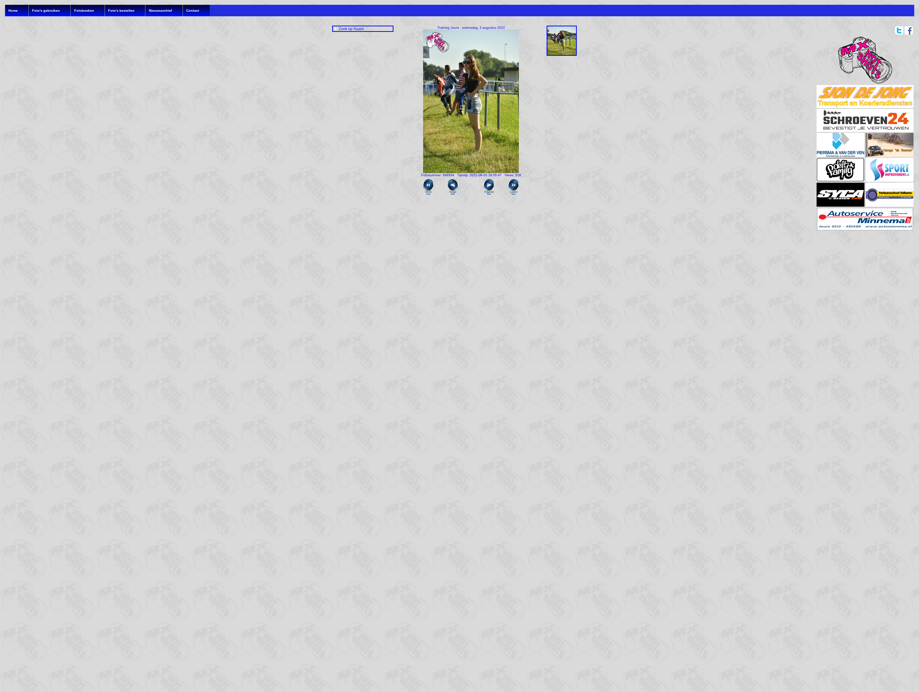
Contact (192, 10)
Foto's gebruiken (46, 10)
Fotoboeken (84, 10)
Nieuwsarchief (160, 10)
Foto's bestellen (121, 10)
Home (13, 10)
